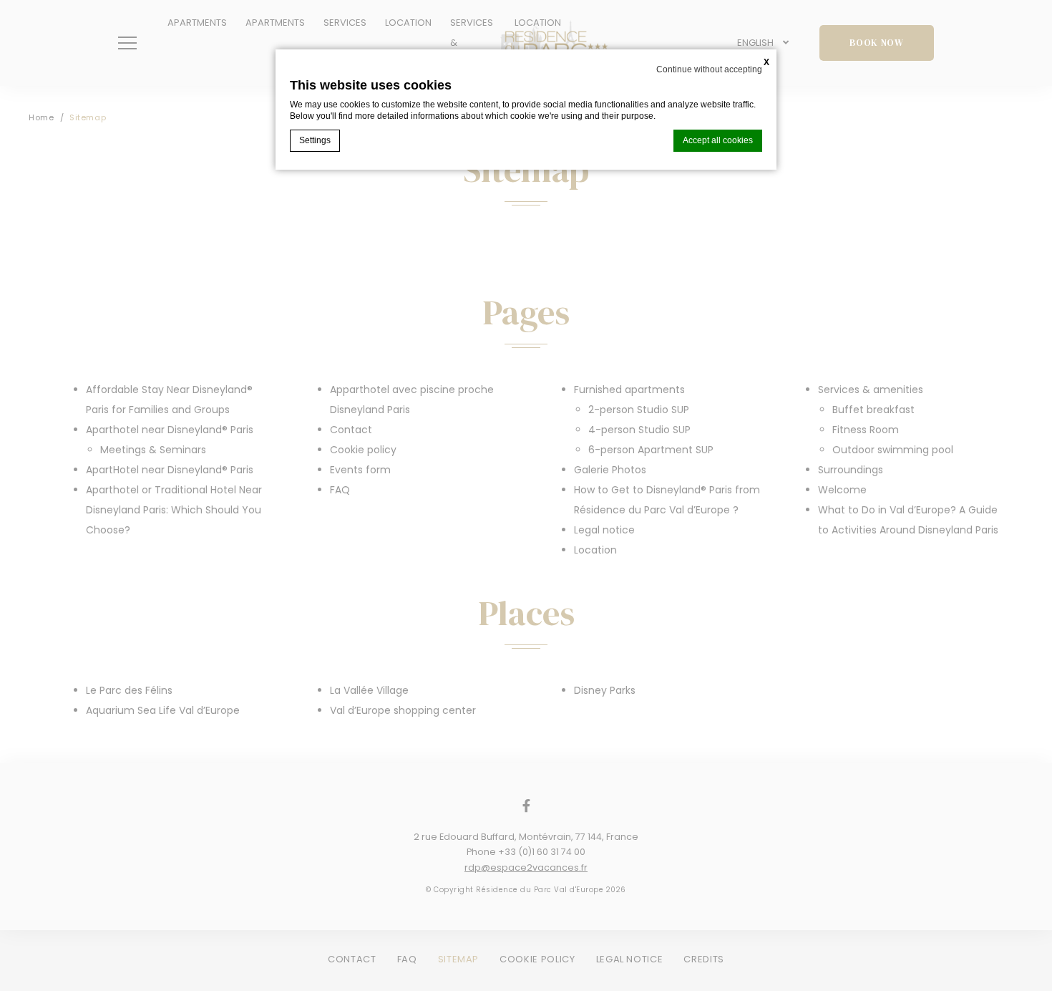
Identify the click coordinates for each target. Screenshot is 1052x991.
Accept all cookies (718, 140)
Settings (315, 140)
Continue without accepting (709, 69)
